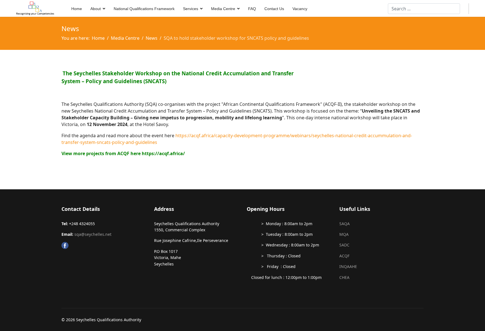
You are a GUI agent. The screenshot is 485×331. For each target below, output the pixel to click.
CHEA (344, 277)
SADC (344, 245)
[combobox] (424, 8)
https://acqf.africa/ (163, 153)
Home (76, 8)
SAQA (344, 223)
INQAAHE (348, 266)
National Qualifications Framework (144, 8)
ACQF (344, 255)
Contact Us (274, 8)
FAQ (252, 8)
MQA (344, 234)
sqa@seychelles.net (92, 234)
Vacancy (299, 8)
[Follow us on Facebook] (103, 245)
